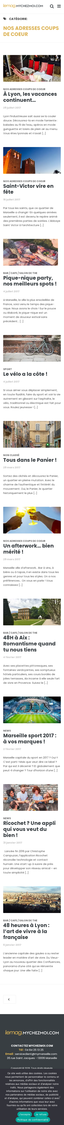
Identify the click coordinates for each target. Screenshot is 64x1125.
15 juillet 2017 (11, 199)
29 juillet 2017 (12, 107)
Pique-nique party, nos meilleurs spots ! (30, 280)
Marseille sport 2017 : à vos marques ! (29, 738)
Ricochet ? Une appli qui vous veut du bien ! (29, 829)
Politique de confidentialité (32, 1119)
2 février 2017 (12, 749)
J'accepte (24, 1114)
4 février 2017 (12, 657)
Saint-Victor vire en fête (28, 189)
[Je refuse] (59, 1097)
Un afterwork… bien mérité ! (28, 548)
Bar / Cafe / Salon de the (20, 273)
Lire (34, 70)
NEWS (7, 730)
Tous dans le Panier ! (30, 460)
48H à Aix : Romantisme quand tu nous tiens (29, 643)
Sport (7, 369)
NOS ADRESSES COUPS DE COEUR (24, 89)
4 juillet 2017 (11, 291)
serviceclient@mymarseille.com (36, 1054)
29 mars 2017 (11, 467)
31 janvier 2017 (12, 842)
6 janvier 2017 (12, 945)
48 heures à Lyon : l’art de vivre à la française (26, 931)
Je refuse (41, 1114)
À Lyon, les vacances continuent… (30, 97)
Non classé (11, 455)
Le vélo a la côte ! (25, 374)
